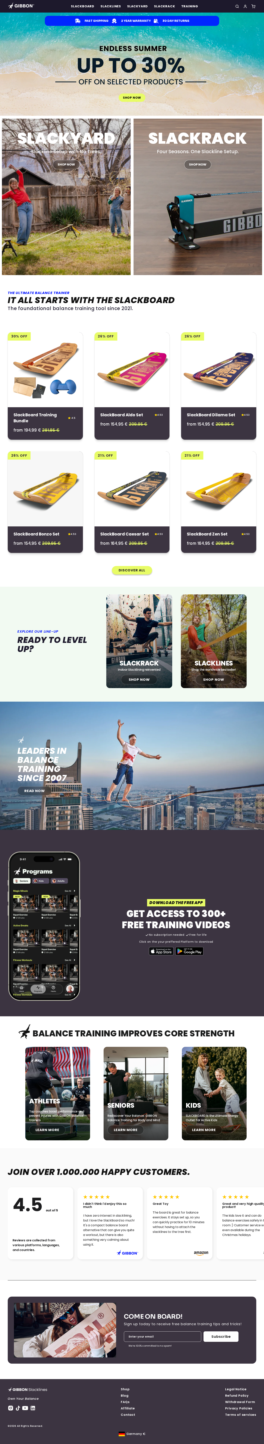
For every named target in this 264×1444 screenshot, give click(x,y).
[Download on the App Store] (161, 951)
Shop (125, 1389)
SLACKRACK (164, 6)
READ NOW (34, 790)
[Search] (237, 6)
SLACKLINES (110, 6)
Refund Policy (237, 1395)
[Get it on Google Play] (189, 951)
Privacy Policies (238, 1408)
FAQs (125, 1402)
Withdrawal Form (240, 1402)
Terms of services (240, 1415)
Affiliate (128, 1408)
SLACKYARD (137, 6)
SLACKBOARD (82, 6)
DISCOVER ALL (132, 570)
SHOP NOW (132, 98)
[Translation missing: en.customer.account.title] (245, 6)
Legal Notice (236, 1389)
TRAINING (189, 6)
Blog (124, 1395)
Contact (128, 1415)
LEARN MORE (47, 1129)
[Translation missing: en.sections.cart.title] (253, 6)
